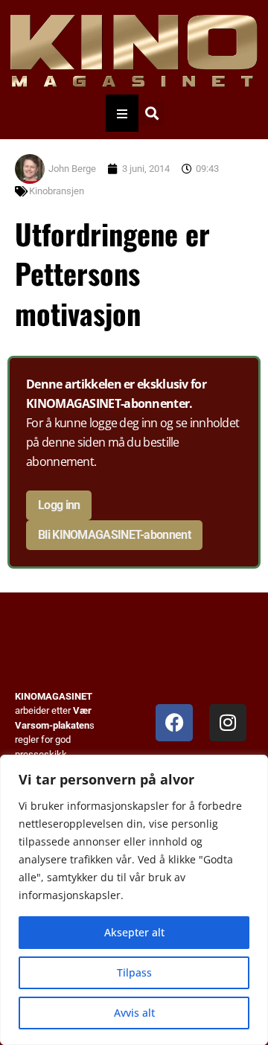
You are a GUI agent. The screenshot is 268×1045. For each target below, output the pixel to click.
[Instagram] (227, 722)
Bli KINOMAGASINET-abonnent (114, 535)
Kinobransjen (56, 190)
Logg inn (59, 505)
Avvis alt (134, 1013)
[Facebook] (174, 722)
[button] (151, 113)
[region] (134, 900)
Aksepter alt (134, 932)
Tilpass (134, 972)
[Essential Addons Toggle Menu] (122, 113)
